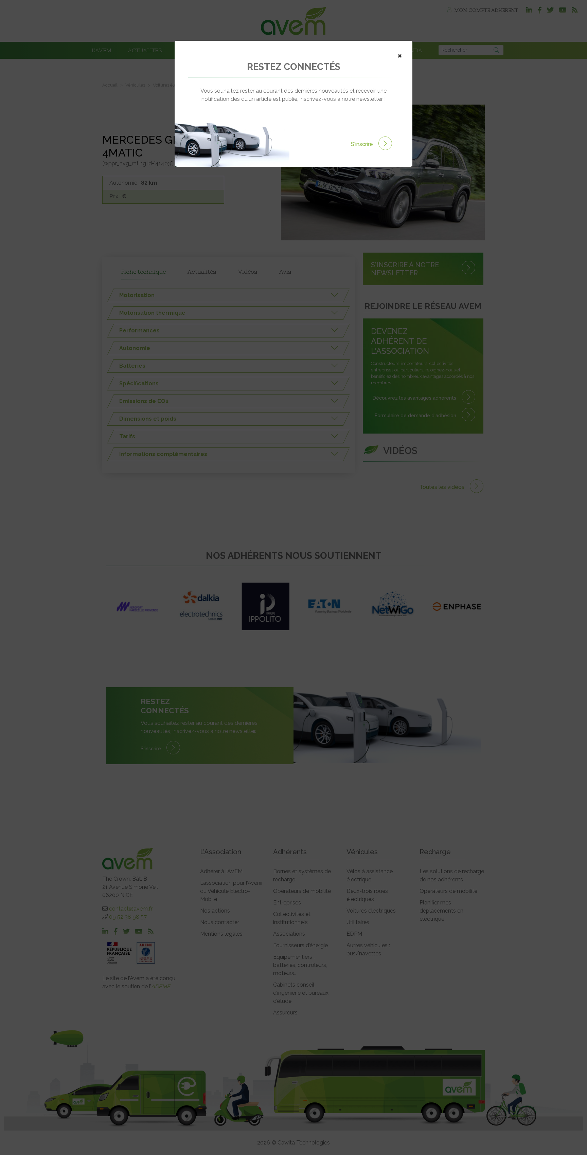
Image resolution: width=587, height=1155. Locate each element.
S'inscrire (362, 144)
